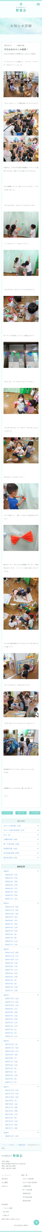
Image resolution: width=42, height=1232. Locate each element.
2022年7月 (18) (11, 1062)
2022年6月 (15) (11, 1065)
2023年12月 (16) (11, 999)
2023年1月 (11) (11, 1036)
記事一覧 (21, 813)
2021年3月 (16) (11, 1121)
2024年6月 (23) (11, 973)
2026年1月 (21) (11, 899)
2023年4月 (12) (11, 1026)
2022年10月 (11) (11, 1051)
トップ (4, 1145)
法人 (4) (7, 835)
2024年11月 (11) (11, 956)
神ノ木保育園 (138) (11, 844)
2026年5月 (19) (11, 885)
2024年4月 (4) (11, 980)
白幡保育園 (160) (10, 839)
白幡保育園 (20, 45)
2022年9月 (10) (11, 1055)
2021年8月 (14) (11, 1104)
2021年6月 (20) (11, 1111)
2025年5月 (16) (11, 931)
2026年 (6, 871)
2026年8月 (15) (11, 875)
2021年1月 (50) (11, 1128)
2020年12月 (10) (11, 1136)
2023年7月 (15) (11, 1016)
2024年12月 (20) (11, 953)
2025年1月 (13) (11, 945)
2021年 (6, 1087)
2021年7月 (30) (11, 1107)
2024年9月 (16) (11, 963)
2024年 (6, 949)
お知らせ (12, 1145)
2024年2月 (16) (11, 987)
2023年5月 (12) (11, 1023)
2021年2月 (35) (11, 1125)
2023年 (6, 995)
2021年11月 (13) (11, 1094)
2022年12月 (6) (11, 1044)
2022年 (6, 1041)
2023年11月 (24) (11, 1002)
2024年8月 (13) (11, 966)
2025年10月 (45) (11, 914)
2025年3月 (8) (11, 938)
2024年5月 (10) (11, 977)
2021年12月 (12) (11, 1090)
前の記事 (7, 813)
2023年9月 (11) (11, 1009)
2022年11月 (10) (11, 1048)
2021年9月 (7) (11, 1101)
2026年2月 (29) (11, 895)
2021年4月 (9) (11, 1118)
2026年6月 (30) (11, 882)
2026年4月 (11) (11, 888)
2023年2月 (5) (11, 1033)
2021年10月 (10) (11, 1097)
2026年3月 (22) (11, 892)
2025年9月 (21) (11, 917)
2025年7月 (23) (11, 924)
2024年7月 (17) (11, 970)
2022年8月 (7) (11, 1058)
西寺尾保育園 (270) (11, 853)
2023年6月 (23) (11, 1019)
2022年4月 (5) (11, 1072)
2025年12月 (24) (11, 907)
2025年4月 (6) (11, 934)
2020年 (6, 1133)
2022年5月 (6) (11, 1068)
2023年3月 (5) (11, 1030)
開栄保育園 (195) (10, 858)
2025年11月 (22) (11, 910)
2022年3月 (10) (11, 1075)
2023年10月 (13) (11, 1005)
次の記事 (35, 813)
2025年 (6, 903)
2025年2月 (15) (11, 941)
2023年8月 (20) (11, 1012)
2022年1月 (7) (11, 1082)
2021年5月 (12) (11, 1114)
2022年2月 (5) (11, 1079)
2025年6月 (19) (11, 927)
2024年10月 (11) (11, 960)
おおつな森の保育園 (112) (14, 830)
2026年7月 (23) (11, 878)
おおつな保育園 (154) (12, 826)
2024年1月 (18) (11, 991)
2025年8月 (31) (11, 921)
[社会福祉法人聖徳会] (21, 7)
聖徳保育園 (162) (10, 849)
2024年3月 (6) (11, 984)
